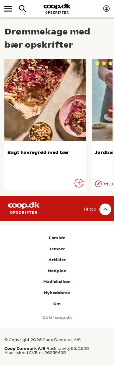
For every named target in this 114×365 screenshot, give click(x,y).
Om (57, 303)
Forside (57, 237)
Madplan (57, 270)
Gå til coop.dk (57, 317)
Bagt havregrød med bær (38, 152)
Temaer (57, 248)
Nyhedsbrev (57, 292)
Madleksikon (57, 281)
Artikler (57, 259)
